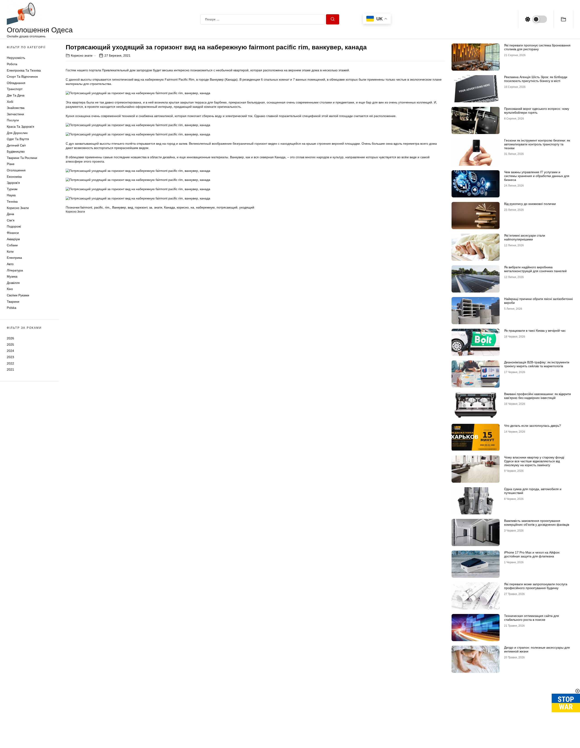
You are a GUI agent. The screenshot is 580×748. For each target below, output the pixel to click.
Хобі (10, 101)
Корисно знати (18, 208)
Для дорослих (17, 133)
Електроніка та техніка (24, 70)
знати (158, 207)
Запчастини (15, 114)
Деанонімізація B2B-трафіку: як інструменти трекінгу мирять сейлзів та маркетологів (536, 364)
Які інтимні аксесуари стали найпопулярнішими (524, 237)
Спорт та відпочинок (22, 76)
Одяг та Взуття (18, 139)
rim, (107, 207)
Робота (12, 64)
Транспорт (14, 89)
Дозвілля (13, 283)
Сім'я (10, 220)
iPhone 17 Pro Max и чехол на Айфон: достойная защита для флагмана (532, 554)
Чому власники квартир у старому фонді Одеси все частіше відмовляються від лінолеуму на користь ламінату (534, 461)
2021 (10, 369)
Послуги (13, 120)
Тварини (13, 301)
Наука (11, 195)
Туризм (12, 189)
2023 (10, 357)
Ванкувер (119, 207)
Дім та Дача (15, 95)
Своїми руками (18, 295)
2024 (10, 350)
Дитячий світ (16, 145)
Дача (10, 214)
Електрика (14, 257)
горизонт (141, 207)
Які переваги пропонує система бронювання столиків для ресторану (537, 47)
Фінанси (13, 233)
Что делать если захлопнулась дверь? (532, 425)
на (192, 207)
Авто (10, 264)
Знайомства (15, 108)
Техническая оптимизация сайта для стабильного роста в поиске (531, 617)
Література (15, 270)
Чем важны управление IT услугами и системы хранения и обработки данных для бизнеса (536, 176)
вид (130, 207)
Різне (10, 164)
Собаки (12, 245)
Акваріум (13, 239)
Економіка (14, 176)
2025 (10, 344)
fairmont (86, 207)
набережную (205, 207)
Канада (169, 207)
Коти (10, 251)
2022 (10, 363)
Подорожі (14, 226)
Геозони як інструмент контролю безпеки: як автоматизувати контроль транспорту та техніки (537, 144)
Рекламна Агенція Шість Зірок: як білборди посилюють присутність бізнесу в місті (535, 79)
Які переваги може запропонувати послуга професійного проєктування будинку (535, 586)
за (150, 207)
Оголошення (16, 170)
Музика (12, 276)
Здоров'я (13, 183)
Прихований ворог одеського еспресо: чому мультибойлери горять (536, 110)
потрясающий (227, 207)
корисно (183, 207)
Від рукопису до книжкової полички (530, 204)
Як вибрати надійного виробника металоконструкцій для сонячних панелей (535, 269)
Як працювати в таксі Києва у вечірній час (535, 330)
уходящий (246, 207)
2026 (10, 338)
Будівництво (16, 151)
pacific (98, 207)
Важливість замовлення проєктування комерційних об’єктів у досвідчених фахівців (536, 522)
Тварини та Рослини (22, 158)
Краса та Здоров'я (20, 126)
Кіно (10, 289)
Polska (11, 307)
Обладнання (16, 83)
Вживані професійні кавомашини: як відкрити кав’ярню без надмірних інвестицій (537, 396)
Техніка (12, 201)
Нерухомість (16, 58)
